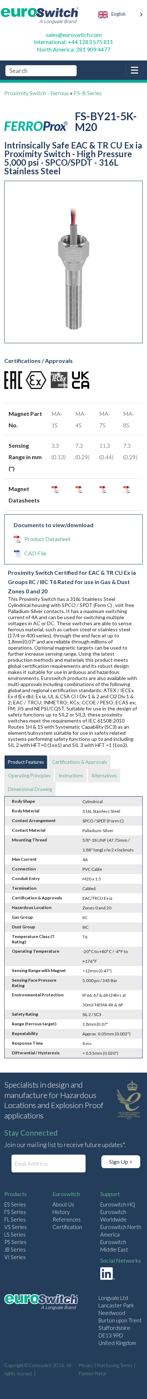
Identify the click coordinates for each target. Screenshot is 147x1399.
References (66, 1219)
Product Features (26, 762)
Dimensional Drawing (30, 789)
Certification (67, 1227)
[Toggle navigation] (134, 70)
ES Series (15, 1204)
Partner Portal (92, 1373)
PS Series (15, 1242)
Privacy (86, 1365)
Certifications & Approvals (79, 762)
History (61, 1212)
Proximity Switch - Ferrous (36, 92)
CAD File (35, 553)
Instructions (71, 775)
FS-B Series (88, 92)
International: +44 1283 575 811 (73, 41)
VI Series (15, 1257)
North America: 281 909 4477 (73, 49)
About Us (63, 1204)
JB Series (15, 1249)
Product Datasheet (47, 538)
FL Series (15, 1219)
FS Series (15, 1212)
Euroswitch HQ (117, 1204)
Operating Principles (29, 775)
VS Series (15, 1227)
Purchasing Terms (115, 1365)
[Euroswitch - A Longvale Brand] (41, 1303)
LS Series (15, 1234)
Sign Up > (120, 1161)
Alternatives (104, 775)
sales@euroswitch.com (74, 34)
